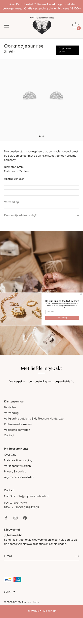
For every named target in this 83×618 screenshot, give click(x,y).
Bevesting (62, 317)
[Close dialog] (81, 294)
